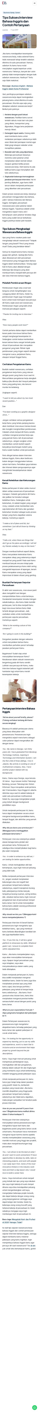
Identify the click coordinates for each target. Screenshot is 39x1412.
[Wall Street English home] (4, 3)
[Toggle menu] (35, 3)
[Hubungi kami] (34, 1407)
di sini (33, 1246)
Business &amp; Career (12, 12)
